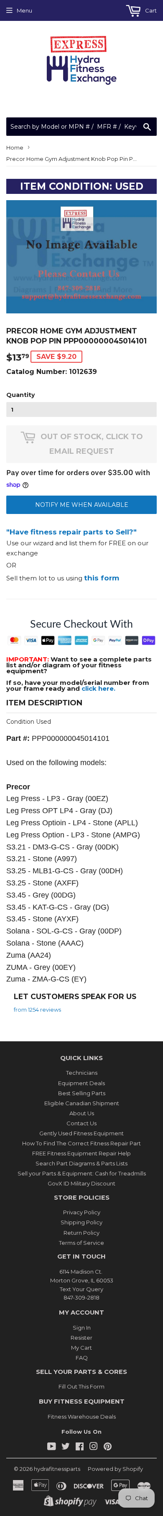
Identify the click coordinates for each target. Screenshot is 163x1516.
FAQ (82, 1357)
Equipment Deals (81, 1083)
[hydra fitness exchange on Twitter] (65, 1447)
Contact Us (81, 1123)
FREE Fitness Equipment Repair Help (81, 1153)
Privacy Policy (81, 1212)
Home (14, 147)
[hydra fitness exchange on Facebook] (79, 1447)
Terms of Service (81, 1242)
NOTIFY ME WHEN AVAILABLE (81, 505)
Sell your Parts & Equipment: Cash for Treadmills (82, 1173)
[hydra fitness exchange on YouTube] (51, 1447)
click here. (98, 688)
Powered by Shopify (115, 1468)
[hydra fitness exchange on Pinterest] (107, 1447)
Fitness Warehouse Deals (82, 1416)
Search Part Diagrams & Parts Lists (81, 1163)
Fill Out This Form (81, 1386)
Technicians (81, 1072)
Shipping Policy (81, 1222)
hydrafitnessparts (57, 1468)
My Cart (81, 1347)
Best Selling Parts (81, 1093)
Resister (81, 1337)
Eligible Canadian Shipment (81, 1103)
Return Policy (81, 1232)
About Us (81, 1113)
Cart (150, 10)
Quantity (20, 395)
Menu (24, 10)
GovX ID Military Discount (81, 1183)
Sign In (82, 1327)
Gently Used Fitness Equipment (81, 1133)
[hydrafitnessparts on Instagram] (93, 1447)
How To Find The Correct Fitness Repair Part (81, 1143)
